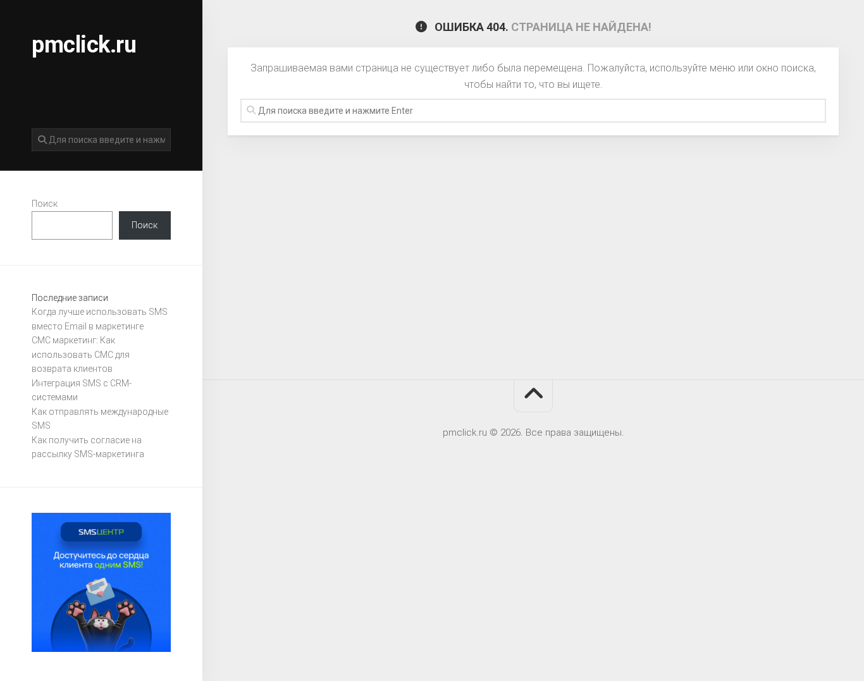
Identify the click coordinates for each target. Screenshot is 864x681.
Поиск (45, 204)
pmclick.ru (84, 45)
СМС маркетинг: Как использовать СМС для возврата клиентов (81, 354)
